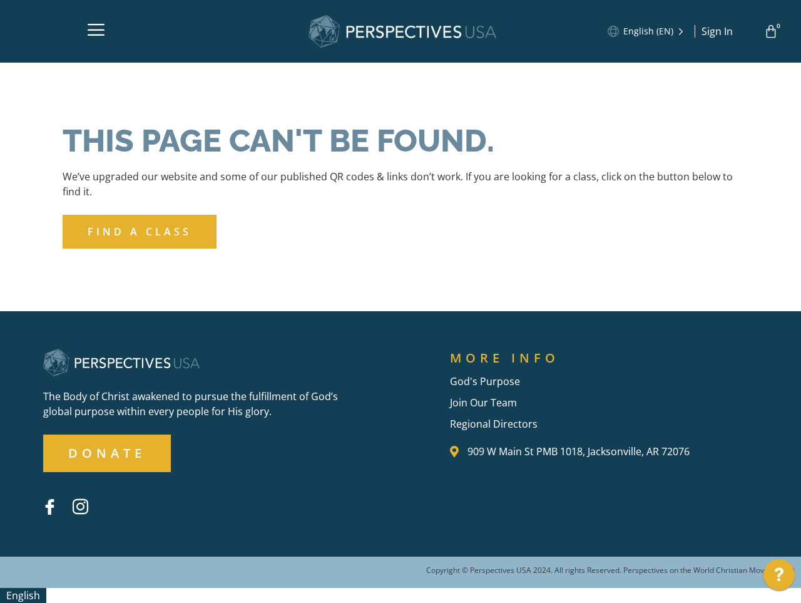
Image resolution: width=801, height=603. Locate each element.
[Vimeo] (110, 497)
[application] (779, 578)
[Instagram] (80, 506)
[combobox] (23, 595)
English (23, 595)
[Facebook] (49, 506)
